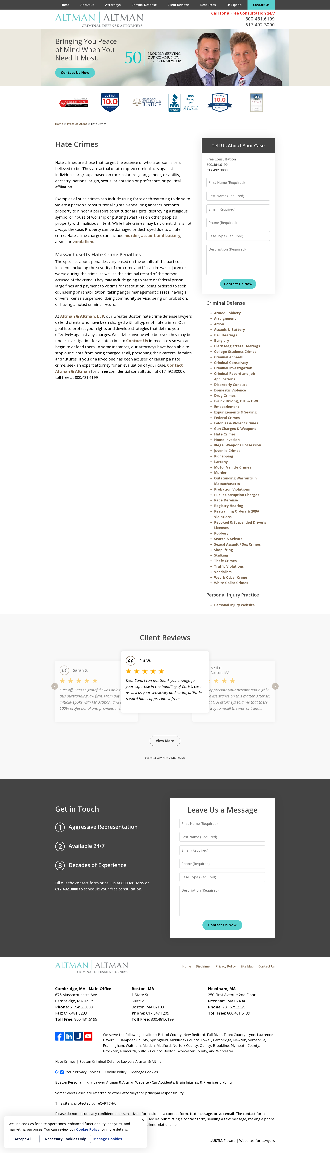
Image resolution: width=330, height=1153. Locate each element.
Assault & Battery (229, 329)
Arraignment (225, 318)
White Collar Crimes (231, 582)
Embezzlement (226, 406)
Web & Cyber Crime (230, 577)
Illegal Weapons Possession (237, 445)
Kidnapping (223, 456)
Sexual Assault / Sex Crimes (237, 544)
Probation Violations (232, 489)
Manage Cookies (144, 1072)
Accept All (23, 1139)
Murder (220, 472)
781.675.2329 (233, 1007)
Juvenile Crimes (227, 450)
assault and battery (160, 235)
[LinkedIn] (69, 1036)
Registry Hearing (228, 505)
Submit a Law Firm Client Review (165, 757)
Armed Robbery (227, 313)
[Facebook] (59, 1036)
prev (54, 689)
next (275, 689)
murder (131, 235)
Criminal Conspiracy (231, 362)
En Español (234, 5)
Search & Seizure (228, 538)
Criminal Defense (144, 5)
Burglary (221, 340)
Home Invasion (227, 439)
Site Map (247, 966)
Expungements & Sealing (235, 412)
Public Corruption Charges (236, 494)
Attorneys (113, 5)
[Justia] (78, 1036)
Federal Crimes (227, 417)
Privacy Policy (226, 966)
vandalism (83, 241)
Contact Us (261, 5)
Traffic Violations (229, 566)
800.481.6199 (260, 18)
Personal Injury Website (234, 605)
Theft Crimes (225, 560)
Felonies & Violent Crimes (236, 423)
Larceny (221, 461)
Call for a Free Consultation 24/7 (243, 13)
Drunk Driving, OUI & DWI (236, 401)
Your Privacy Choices (83, 1072)
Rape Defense (226, 500)
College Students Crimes (235, 351)
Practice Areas (77, 124)
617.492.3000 (260, 24)
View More (165, 740)
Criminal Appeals (228, 357)
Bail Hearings (225, 335)
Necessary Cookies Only (65, 1139)
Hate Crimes (224, 434)
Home (65, 5)
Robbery (221, 533)
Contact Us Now (75, 72)
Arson (219, 324)
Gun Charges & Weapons (235, 428)
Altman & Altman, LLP (82, 316)
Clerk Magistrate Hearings (237, 346)
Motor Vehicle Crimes (232, 467)
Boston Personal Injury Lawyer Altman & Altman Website (102, 1082)
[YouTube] (88, 1036)
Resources (208, 5)
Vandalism (223, 572)
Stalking (221, 555)
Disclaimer (203, 966)
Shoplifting (223, 550)
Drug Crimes (224, 395)
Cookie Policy (115, 1072)
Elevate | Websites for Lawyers (242, 1140)
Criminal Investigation (233, 368)
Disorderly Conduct (230, 384)
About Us (87, 5)
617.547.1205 (157, 1013)
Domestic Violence (230, 390)
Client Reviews (178, 5)
